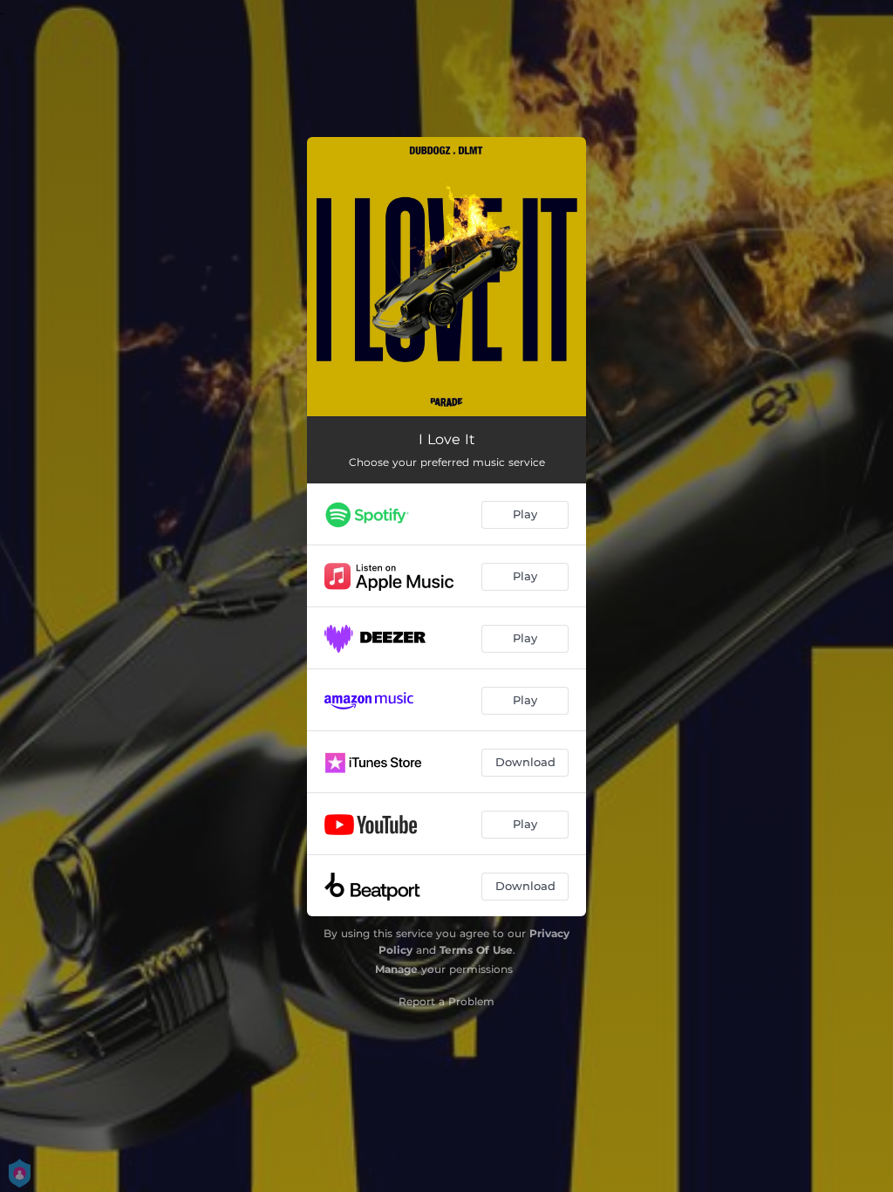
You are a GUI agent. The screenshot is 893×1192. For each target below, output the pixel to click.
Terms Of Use (476, 949)
